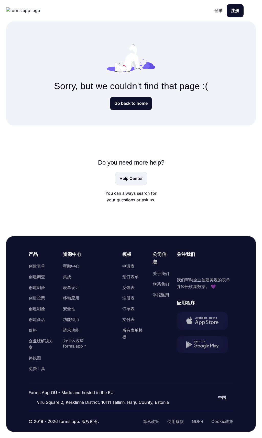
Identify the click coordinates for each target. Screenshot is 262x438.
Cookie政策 (222, 421)
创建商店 (37, 319)
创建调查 (37, 276)
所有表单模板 (132, 333)
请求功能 (71, 330)
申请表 (128, 266)
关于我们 (161, 273)
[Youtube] (215, 267)
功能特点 (71, 319)
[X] (203, 267)
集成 (67, 276)
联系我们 (161, 284)
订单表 (128, 308)
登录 (218, 10)
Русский (220, 383)
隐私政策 (151, 421)
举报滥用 (161, 294)
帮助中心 (71, 266)
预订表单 (130, 276)
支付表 (128, 319)
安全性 (69, 308)
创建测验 (37, 287)
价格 (33, 330)
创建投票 (37, 298)
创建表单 (37, 266)
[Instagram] (192, 267)
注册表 (128, 298)
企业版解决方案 (41, 344)
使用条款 (175, 421)
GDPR (197, 421)
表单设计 (71, 287)
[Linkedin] (181, 267)
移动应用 (71, 298)
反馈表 (128, 287)
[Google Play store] (205, 345)
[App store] (205, 322)
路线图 (35, 358)
